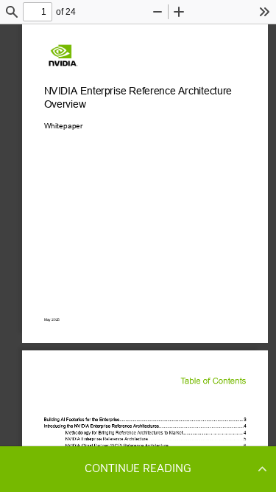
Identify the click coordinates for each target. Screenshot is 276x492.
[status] (37, 11)
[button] (138, 468)
